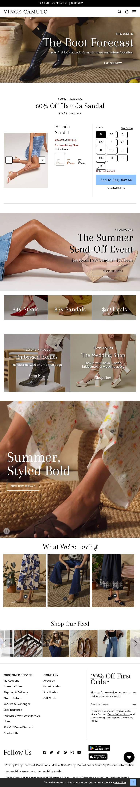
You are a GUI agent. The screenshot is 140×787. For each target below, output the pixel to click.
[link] (44, 752)
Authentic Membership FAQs (22, 715)
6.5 (101, 142)
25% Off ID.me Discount (19, 727)
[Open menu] (134, 11)
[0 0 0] (69, 580)
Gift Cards (49, 698)
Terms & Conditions (119, 714)
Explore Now (113, 63)
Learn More (120, 782)
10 (112, 158)
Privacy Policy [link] (14, 765)
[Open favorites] (129, 757)
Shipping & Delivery (16, 692)
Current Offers (13, 686)
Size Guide (127, 128)
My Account (11, 680)
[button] (5, 643)
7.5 (122, 142)
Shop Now (37, 375)
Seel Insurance (13, 710)
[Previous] (9, 160)
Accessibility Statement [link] (20, 771)
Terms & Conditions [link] (37, 765)
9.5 (101, 158)
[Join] (131, 704)
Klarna (7, 721)
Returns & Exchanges (17, 704)
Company (50, 675)
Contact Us (11, 733)
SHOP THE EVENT (113, 271)
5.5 (111, 134)
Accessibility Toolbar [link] (50, 771)
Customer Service (18, 675)
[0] (26, 597)
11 (122, 158)
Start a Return (12, 698)
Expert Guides (52, 686)
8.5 (111, 150)
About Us (49, 680)
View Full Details (116, 188)
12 (101, 166)
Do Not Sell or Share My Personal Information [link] (105, 765)
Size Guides (50, 692)
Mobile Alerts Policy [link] (64, 765)
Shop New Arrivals (23, 486)
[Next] (42, 160)
